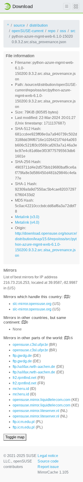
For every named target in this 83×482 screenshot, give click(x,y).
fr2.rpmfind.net (24, 378)
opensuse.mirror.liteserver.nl (36, 411)
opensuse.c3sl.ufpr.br (30, 345)
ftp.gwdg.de (22, 356)
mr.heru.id (21, 389)
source (19, 25)
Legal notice (48, 456)
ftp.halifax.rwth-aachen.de (34, 367)
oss (63, 31)
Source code (48, 461)
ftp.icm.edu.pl (24, 422)
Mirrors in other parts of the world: (33, 338)
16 (71, 338)
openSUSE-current (27, 31)
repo (51, 31)
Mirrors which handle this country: (33, 297)
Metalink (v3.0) (27, 217)
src (73, 31)
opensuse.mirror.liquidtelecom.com (41, 400)
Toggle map (14, 437)
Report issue (48, 467)
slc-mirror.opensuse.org (32, 304)
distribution (39, 25)
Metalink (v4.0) (27, 222)
